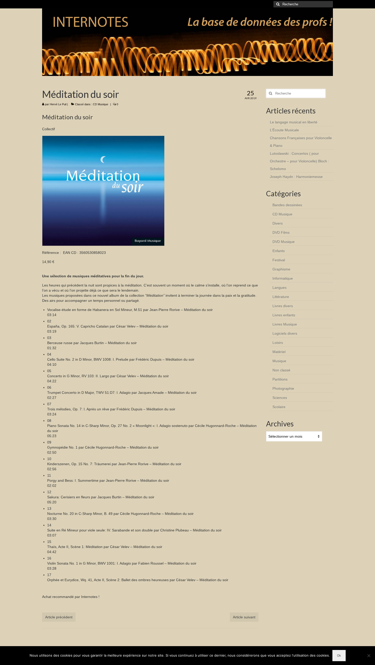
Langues (279, 287)
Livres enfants (283, 315)
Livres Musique (284, 324)
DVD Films (281, 232)
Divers (277, 223)
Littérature (280, 297)
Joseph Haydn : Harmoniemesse (296, 177)
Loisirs (277, 343)
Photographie (283, 388)
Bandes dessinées (287, 205)
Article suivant (244, 617)
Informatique (282, 278)
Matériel (278, 352)
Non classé (281, 370)
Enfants (278, 251)
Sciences (279, 398)
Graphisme (281, 269)
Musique (279, 361)
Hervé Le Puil (58, 104)
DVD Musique (283, 242)
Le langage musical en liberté (293, 122)
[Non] (368, 655)
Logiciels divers (284, 333)
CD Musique (100, 104)
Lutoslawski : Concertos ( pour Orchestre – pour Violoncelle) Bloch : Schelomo (299, 161)
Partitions (280, 379)
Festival (278, 260)
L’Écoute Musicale (284, 130)
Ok (339, 655)
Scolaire (278, 407)
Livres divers (282, 306)
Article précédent (58, 617)
